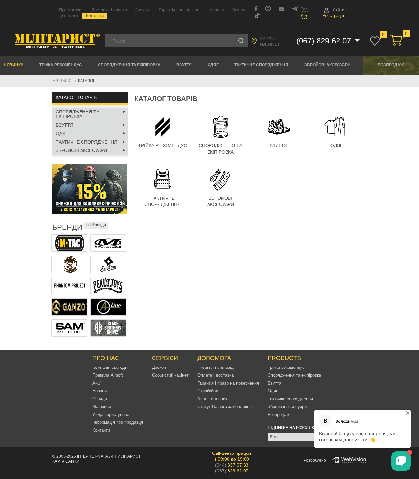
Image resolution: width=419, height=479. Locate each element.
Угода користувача (110, 414)
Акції (97, 383)
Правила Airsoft (107, 375)
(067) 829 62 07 (324, 40)
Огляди (239, 10)
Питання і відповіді (216, 367)
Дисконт (143, 10)
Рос (304, 9)
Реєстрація (333, 15)
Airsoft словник (212, 398)
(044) (231, 465)
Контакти (95, 15)
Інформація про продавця (117, 422)
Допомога (68, 15)
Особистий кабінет (170, 375)
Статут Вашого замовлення (224, 406)
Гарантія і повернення (180, 10)
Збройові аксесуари (327, 65)
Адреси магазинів (269, 40)
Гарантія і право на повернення (228, 383)
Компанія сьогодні (110, 367)
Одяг (213, 65)
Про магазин (71, 10)
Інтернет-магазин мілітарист (109, 456)
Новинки (14, 65)
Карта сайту (65, 461)
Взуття (184, 65)
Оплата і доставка (215, 375)
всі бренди (96, 225)
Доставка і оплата (109, 10)
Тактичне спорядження (261, 65)
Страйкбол (207, 390)
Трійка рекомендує (60, 65)
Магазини (101, 406)
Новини (217, 10)
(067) (231, 470)
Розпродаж (391, 65)
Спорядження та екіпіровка (129, 65)
